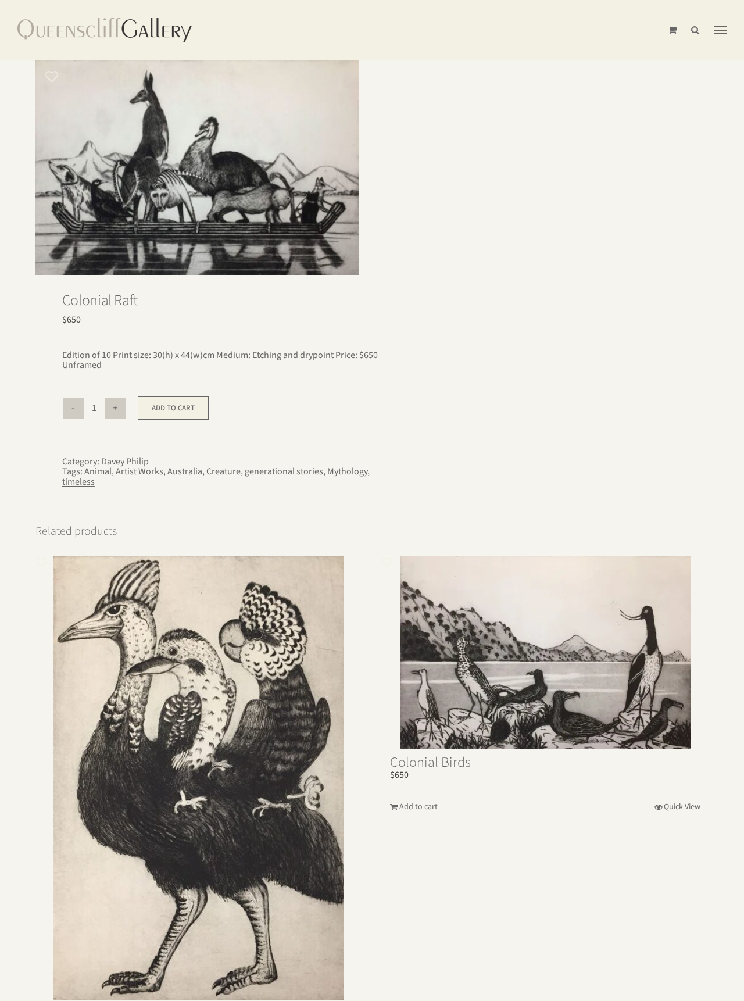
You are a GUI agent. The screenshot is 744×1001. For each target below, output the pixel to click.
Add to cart (173, 408)
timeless (78, 482)
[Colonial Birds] (545, 652)
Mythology (347, 471)
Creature (223, 471)
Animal (98, 471)
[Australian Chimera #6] (199, 778)
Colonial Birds (430, 762)
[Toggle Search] (695, 30)
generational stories (284, 471)
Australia (184, 471)
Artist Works (139, 471)
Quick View (682, 807)
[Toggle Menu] (720, 30)
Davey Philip (125, 461)
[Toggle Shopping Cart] (672, 30)
